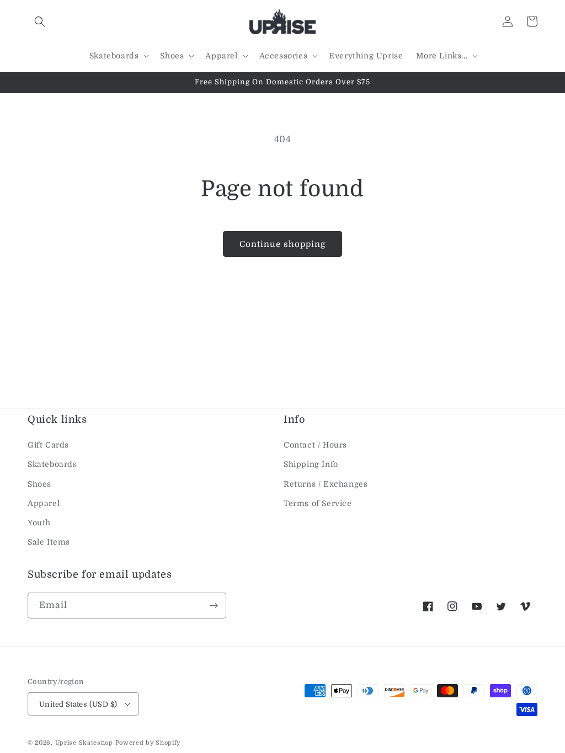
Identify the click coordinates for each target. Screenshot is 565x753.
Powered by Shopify (148, 742)
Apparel (44, 503)
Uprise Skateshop (84, 742)
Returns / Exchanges (325, 484)
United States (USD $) (78, 704)
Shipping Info (311, 464)
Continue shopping (282, 244)
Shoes (39, 484)
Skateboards (52, 464)
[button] (40, 21)
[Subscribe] (213, 605)
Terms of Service (318, 503)
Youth (39, 522)
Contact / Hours (315, 444)
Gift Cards (48, 444)
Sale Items (49, 541)
